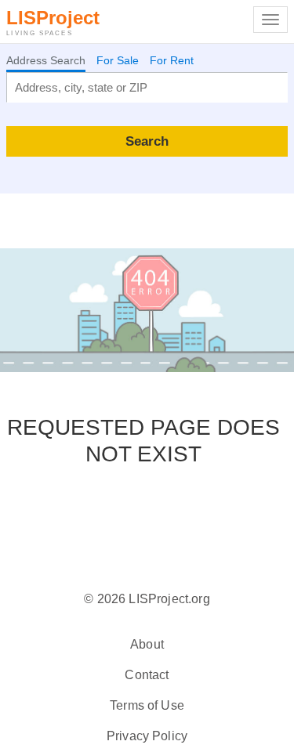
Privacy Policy (147, 736)
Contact (147, 675)
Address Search (45, 60)
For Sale (117, 60)
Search (147, 141)
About (147, 644)
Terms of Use (147, 705)
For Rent (172, 60)
